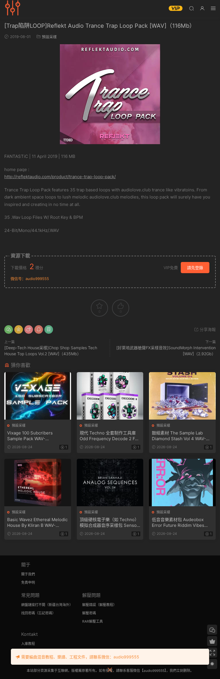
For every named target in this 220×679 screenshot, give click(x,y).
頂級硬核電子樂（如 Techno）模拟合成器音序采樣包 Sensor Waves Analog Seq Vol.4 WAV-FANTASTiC (109, 522)
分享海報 (207, 329)
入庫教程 (28, 644)
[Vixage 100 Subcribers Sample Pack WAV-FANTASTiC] (37, 396)
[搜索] (191, 8)
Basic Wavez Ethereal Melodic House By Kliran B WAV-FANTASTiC (37, 522)
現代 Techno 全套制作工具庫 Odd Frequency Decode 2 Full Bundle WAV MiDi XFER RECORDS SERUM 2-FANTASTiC (110, 436)
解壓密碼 (89, 613)
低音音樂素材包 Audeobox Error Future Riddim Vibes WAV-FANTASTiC (178, 522)
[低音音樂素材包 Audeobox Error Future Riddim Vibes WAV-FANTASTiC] (182, 482)
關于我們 (28, 574)
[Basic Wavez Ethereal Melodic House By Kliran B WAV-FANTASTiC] (37, 482)
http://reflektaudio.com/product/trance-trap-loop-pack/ (60, 176)
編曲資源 (12, 8)
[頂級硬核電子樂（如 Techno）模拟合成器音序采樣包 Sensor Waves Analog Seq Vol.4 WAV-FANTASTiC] (110, 482)
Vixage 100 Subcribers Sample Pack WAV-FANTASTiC (30, 436)
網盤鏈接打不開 (33, 605)
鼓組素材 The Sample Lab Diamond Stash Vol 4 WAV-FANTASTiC (179, 436)
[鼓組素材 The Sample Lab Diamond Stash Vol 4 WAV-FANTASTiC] (182, 396)
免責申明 (28, 582)
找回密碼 (28, 613)
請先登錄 (195, 267)
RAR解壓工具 (92, 621)
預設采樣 (49, 36)
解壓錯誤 (89, 605)
